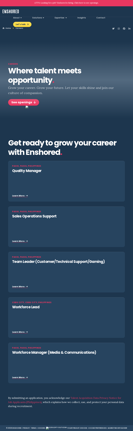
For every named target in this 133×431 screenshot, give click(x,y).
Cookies (41, 428)
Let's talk (21, 25)
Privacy (26, 428)
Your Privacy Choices (77, 428)
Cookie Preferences (97, 428)
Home (8, 28)
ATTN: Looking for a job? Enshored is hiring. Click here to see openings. (66, 3)
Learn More (18, 196)
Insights (81, 18)
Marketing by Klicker (117, 428)
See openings (22, 102)
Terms (33, 428)
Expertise (60, 18)
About (16, 18)
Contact (100, 18)
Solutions (37, 18)
